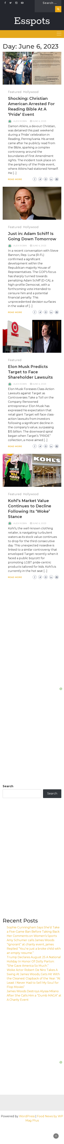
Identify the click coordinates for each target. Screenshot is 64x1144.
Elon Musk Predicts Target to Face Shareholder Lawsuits (30, 372)
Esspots (32, 21)
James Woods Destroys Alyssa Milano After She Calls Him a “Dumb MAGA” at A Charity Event (34, 995)
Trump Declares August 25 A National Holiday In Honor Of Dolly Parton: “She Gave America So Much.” (34, 961)
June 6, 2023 (39, 121)
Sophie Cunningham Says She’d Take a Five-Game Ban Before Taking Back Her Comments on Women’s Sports (33, 932)
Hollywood (31, 92)
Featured (15, 92)
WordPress (27, 1116)
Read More (15, 179)
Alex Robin (20, 121)
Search (8, 786)
